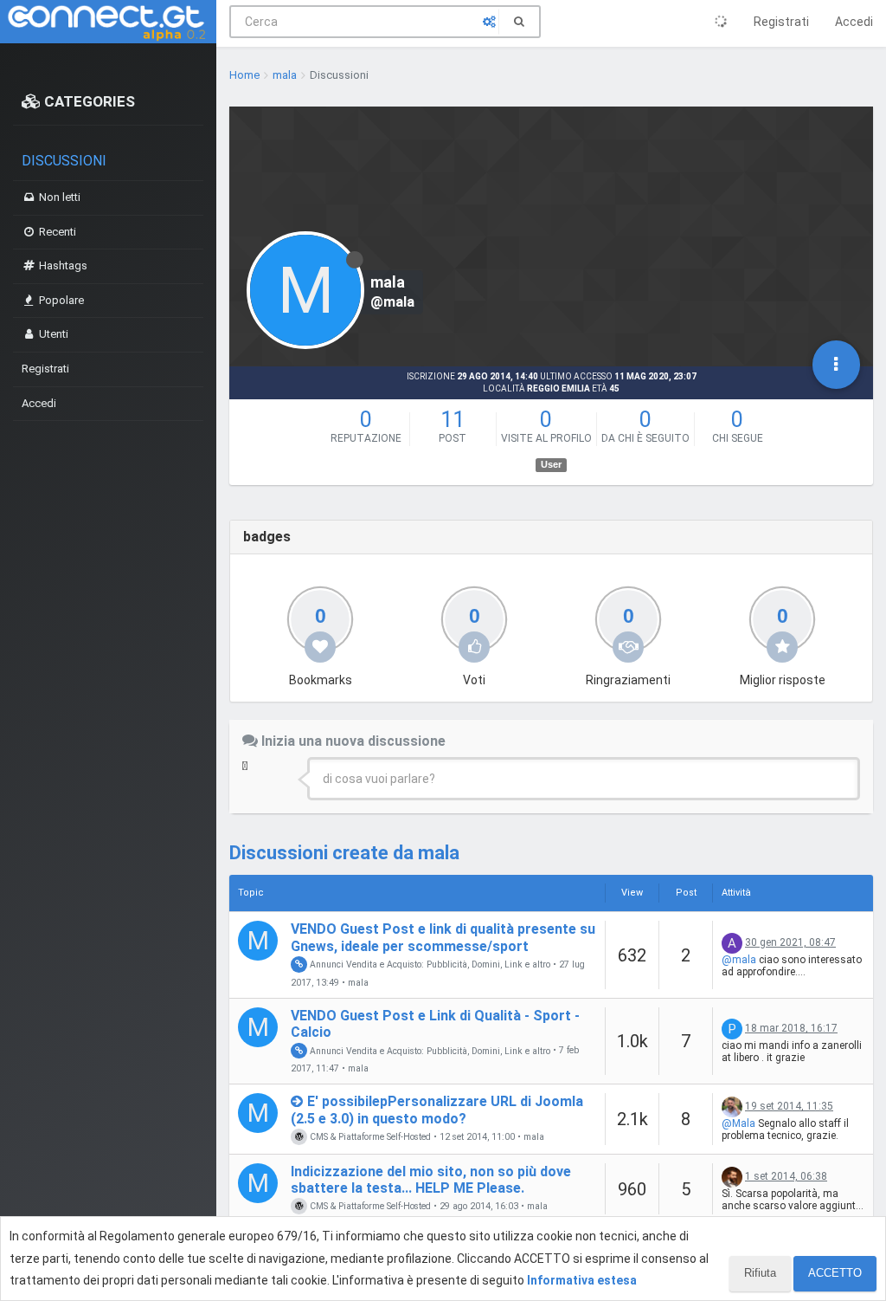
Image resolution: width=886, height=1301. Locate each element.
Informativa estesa (582, 1280)
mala (358, 983)
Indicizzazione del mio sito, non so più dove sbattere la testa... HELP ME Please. (431, 1179)
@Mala (738, 1123)
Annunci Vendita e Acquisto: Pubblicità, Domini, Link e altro (428, 964)
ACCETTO (835, 1272)
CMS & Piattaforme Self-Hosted (369, 1136)
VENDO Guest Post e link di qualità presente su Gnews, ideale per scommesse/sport (443, 937)
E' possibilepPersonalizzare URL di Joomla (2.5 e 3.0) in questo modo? (437, 1109)
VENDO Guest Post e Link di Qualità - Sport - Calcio (435, 1023)
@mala (739, 960)
